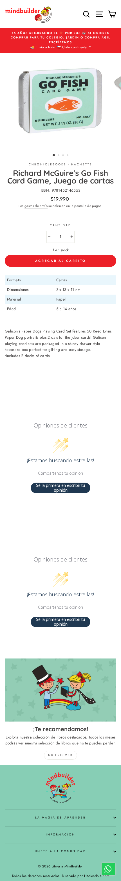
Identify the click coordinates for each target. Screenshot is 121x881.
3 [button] (63, 155)
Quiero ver (60, 755)
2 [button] (59, 155)
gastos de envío (36, 206)
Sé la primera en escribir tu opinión (60, 488)
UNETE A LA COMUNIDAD (60, 851)
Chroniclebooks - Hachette (60, 164)
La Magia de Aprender (60, 817)
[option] (60, 40)
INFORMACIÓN (60, 834)
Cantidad (60, 225)
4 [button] (68, 155)
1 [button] (54, 155)
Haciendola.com (96, 875)
